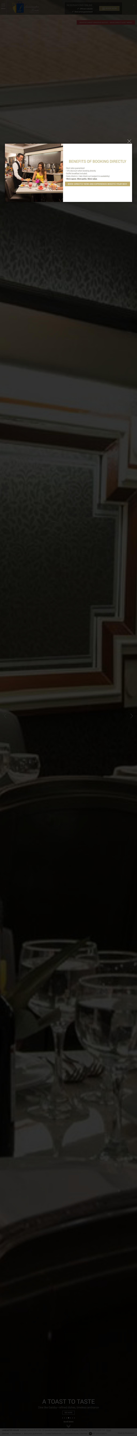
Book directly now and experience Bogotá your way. (97, 183)
